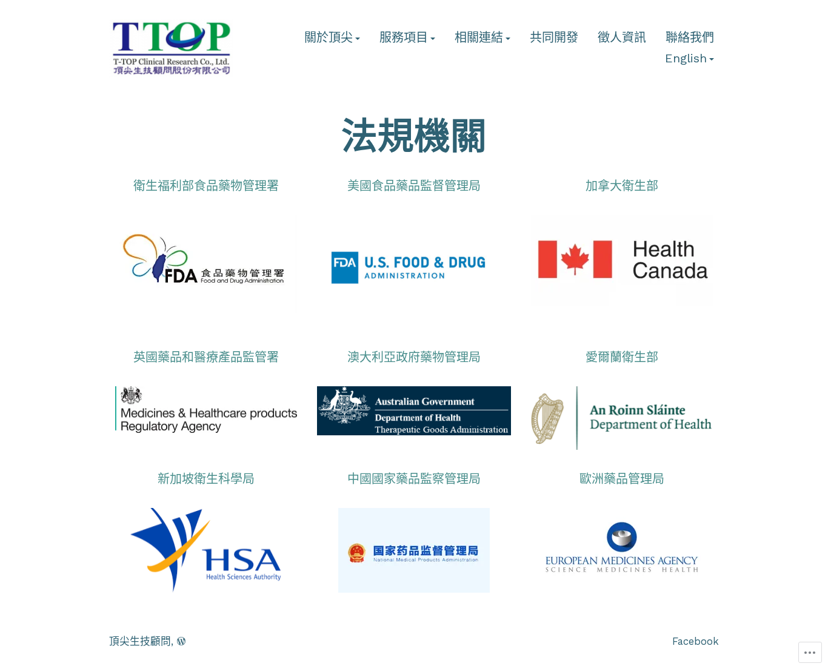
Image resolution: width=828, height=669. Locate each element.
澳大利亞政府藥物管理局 (414, 357)
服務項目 (403, 38)
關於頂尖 (328, 38)
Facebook (695, 641)
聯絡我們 (690, 38)
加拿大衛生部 (622, 186)
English (686, 58)
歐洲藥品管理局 (621, 479)
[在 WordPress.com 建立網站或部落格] (181, 641)
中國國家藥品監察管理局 (414, 479)
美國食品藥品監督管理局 (414, 186)
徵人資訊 (622, 38)
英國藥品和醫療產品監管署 (206, 357)
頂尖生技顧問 (140, 641)
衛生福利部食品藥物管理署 (206, 186)
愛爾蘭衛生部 (622, 357)
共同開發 (554, 38)
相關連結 (479, 38)
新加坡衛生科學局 (206, 479)
